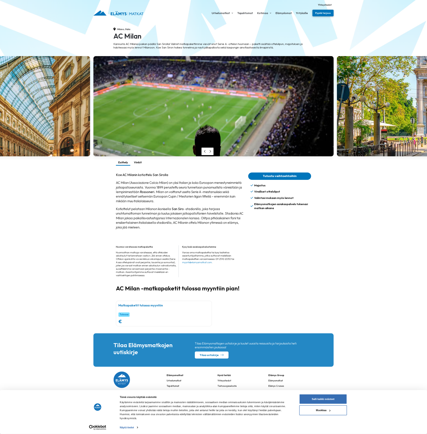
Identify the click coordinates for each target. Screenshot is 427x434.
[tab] (123, 163)
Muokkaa (321, 410)
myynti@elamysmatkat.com (197, 262)
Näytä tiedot (127, 427)
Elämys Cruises (276, 385)
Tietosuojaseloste (227, 385)
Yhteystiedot (224, 380)
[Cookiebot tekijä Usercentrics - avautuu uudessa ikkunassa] (97, 427)
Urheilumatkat (174, 380)
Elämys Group (276, 375)
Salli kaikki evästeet (323, 399)
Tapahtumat (173, 385)
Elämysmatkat (275, 380)
